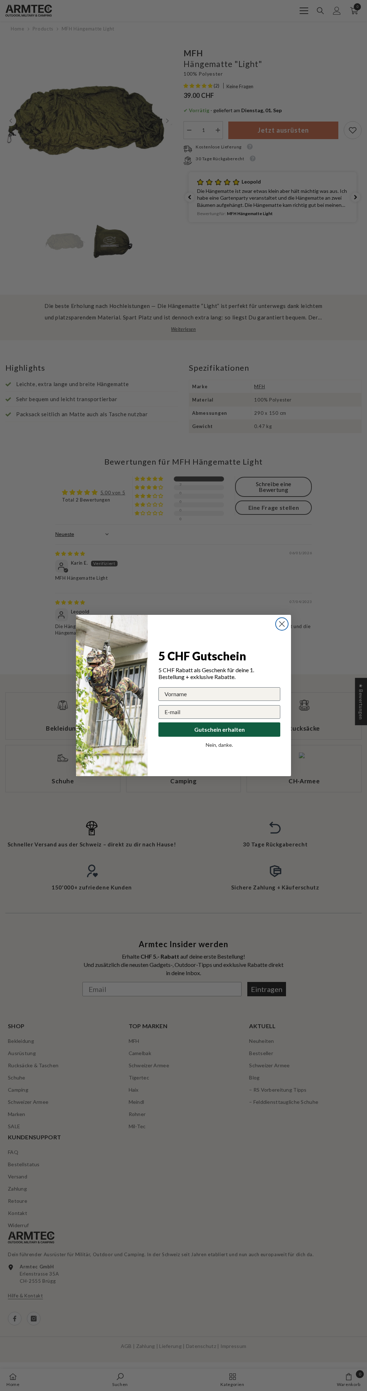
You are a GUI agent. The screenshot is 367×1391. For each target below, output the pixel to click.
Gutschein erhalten (219, 729)
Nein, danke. (219, 745)
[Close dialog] (282, 624)
